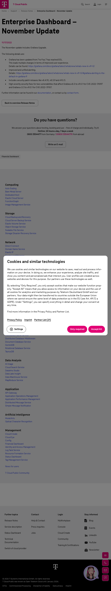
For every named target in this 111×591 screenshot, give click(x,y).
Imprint (28, 319)
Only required (77, 329)
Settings (18, 329)
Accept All (96, 329)
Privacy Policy (14, 319)
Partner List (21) (42, 319)
